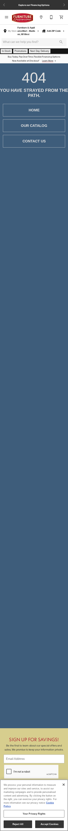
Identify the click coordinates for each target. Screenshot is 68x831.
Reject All (18, 824)
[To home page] (22, 18)
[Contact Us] (51, 17)
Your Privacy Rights (34, 813)
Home (34, 110)
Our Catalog (34, 126)
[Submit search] (61, 42)
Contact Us (34, 141)
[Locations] (41, 17)
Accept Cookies (49, 824)
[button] (6, 17)
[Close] (64, 785)
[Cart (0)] (61, 17)
